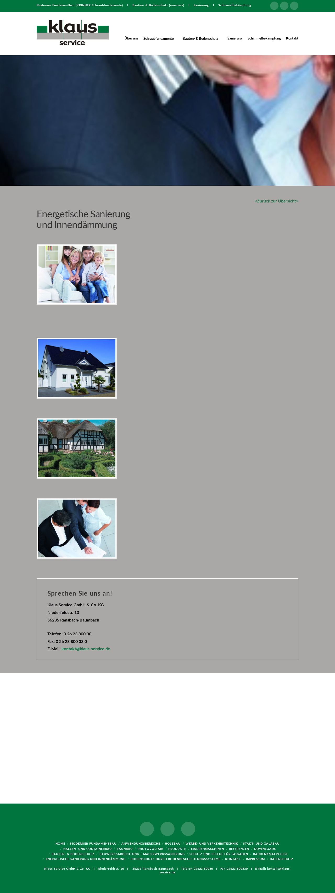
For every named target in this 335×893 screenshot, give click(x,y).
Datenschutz (281, 859)
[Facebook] (274, 6)
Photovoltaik (151, 848)
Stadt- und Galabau (261, 843)
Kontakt (233, 859)
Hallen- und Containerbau (87, 848)
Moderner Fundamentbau (93, 843)
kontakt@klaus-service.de (86, 649)
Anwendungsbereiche (140, 843)
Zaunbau (125, 848)
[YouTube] (294, 6)
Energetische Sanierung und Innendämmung (86, 859)
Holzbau (173, 843)
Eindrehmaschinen (207, 848)
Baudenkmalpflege (270, 854)
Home (60, 843)
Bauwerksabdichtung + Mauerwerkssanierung (142, 854)
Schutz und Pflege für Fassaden (218, 854)
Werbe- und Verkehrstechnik (212, 843)
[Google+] (284, 6)
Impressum (255, 859)
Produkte (177, 848)
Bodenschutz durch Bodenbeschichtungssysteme (175, 859)
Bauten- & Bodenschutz (73, 854)
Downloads (265, 848)
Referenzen (239, 848)
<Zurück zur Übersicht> (276, 201)
